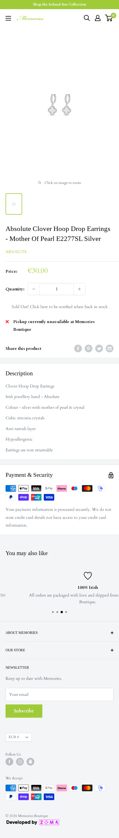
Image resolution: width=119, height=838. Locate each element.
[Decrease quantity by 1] (34, 289)
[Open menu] (8, 18)
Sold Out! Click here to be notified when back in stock (60, 306)
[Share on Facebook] (78, 348)
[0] (108, 18)
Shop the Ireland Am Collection (59, 4)
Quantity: (15, 289)
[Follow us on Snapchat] (30, 762)
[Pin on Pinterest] (88, 348)
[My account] (97, 18)
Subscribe (24, 711)
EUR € (14, 737)
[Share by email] (109, 348)
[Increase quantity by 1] (79, 289)
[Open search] (87, 18)
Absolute (16, 251)
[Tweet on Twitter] (99, 348)
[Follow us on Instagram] (20, 762)
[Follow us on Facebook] (9, 762)
